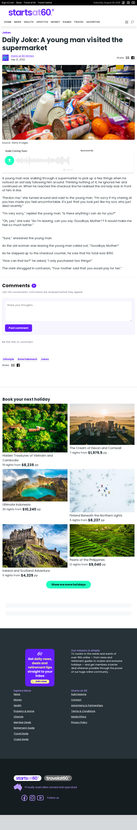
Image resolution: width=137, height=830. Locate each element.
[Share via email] (127, 58)
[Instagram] (128, 3)
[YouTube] (133, 3)
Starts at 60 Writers (22, 56)
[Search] (133, 22)
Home (7, 22)
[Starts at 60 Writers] (5, 57)
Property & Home (24, 711)
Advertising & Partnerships (87, 705)
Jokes (45, 359)
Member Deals (22, 722)
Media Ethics (78, 716)
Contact (76, 699)
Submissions (78, 694)
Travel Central (45, 2)
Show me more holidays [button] (68, 584)
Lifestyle (42, 22)
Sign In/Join (8, 2)
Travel (79, 22)
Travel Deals (21, 733)
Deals (19, 2)
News (17, 22)
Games (66, 22)
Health (29, 22)
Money (55, 22)
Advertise (93, 22)
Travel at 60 (30, 2)
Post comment (18, 328)
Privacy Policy (79, 722)
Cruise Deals (21, 739)
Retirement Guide (24, 728)
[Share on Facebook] (133, 58)
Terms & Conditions (83, 711)
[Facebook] (123, 3)
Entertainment (27, 359)
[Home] (31, 12)
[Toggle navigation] (127, 22)
